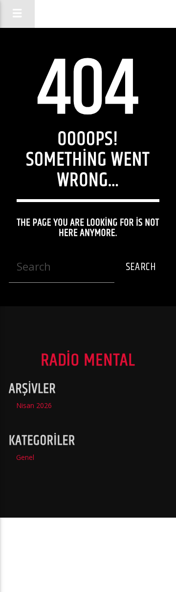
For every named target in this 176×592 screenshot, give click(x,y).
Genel (25, 457)
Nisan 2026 (34, 405)
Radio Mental (88, 13)
